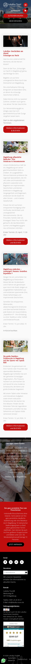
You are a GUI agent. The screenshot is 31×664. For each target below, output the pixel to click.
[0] (25, 11)
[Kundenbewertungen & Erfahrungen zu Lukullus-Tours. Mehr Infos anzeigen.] (13, 634)
